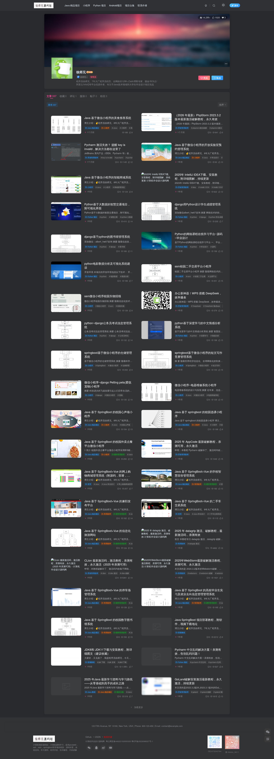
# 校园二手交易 (199, 276)
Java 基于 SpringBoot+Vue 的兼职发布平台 (107, 503)
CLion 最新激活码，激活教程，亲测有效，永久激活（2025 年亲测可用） (108, 562)
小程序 (86, 5)
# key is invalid (106, 157)
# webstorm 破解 (205, 573)
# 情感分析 (215, 335)
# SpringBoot (100, 365)
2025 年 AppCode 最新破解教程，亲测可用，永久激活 (198, 443)
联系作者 (142, 5)
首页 (89, 484)
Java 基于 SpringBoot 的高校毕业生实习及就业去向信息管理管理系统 (199, 592)
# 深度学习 (203, 335)
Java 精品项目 (72, 5)
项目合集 (129, 5)
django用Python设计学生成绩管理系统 (198, 206)
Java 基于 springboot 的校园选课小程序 (198, 414)
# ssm (188, 276)
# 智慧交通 (113, 217)
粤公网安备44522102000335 (118, 741)
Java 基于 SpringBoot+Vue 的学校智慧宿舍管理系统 (198, 473)
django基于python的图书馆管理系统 (107, 236)
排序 (221, 104)
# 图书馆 (121, 246)
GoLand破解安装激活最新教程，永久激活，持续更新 (198, 681)
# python (103, 217)
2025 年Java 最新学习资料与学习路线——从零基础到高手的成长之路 (108, 681)
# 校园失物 (120, 306)
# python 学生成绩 (216, 217)
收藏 (63, 96)
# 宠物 (120, 395)
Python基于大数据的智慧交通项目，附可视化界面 (107, 206)
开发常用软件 (183, 128)
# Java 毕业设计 (108, 484)
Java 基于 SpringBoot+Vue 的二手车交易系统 (198, 503)
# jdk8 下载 (122, 662)
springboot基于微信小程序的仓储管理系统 (108, 354)
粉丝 (103, 96)
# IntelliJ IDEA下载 (219, 187)
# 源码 (213, 246)
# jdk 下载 (101, 662)
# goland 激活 (219, 692)
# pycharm (119, 157)
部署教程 (181, 632)
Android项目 (115, 5)
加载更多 (138, 707)
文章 (51, 96)
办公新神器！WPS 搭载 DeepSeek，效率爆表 (198, 295)
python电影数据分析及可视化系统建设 (107, 265)
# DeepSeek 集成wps (211, 306)
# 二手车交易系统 (214, 514)
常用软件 (197, 484)
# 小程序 (123, 128)
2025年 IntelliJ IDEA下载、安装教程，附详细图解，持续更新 (196, 176)
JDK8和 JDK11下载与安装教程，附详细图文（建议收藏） (108, 651)
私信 (218, 77)
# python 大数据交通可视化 (130, 217)
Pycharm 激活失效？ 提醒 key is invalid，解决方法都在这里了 (104, 147)
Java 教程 (91, 692)
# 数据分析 (124, 276)
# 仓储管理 (125, 365)
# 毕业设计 (214, 157)
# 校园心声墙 (125, 424)
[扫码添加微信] (267, 732)
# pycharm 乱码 (215, 662)
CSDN (98, 736)
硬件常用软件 (119, 454)
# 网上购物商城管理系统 (126, 484)
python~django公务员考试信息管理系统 (108, 325)
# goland (194, 692)
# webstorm (192, 573)
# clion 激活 (112, 573)
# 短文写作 (215, 365)
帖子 (93, 96)
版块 (83, 96)
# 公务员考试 (123, 335)
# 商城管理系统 (119, 187)
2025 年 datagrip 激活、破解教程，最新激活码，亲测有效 (198, 533)
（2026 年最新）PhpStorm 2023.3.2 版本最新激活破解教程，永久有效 (198, 117)
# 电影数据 (113, 276)
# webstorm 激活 (221, 573)
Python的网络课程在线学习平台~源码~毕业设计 (198, 236)
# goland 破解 (205, 692)
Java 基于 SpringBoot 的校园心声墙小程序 (108, 414)
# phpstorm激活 (216, 128)
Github (88, 736)
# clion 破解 (124, 573)
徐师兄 (81, 72)
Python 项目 (99, 5)
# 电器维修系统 (213, 395)
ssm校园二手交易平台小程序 (193, 266)
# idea (193, 187)
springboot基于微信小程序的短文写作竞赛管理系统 (198, 354)
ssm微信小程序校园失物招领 (102, 296)
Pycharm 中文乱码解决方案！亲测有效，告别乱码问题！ (198, 651)
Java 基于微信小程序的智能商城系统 (107, 177)
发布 (52, 104)
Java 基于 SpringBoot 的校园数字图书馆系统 (108, 622)
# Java (114, 128)
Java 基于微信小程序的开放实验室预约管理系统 (198, 147)
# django (202, 217)
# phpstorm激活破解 (199, 128)
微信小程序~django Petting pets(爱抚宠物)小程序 (107, 384)
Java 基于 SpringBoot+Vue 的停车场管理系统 (107, 592)
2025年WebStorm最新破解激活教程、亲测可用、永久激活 (199, 562)
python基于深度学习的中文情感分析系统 (197, 325)
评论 (73, 96)
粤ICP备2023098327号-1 (142, 741)
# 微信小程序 (101, 306)
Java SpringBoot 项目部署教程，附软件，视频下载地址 (198, 622)
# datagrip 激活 (193, 543)
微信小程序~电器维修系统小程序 (195, 385)
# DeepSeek (196, 306)
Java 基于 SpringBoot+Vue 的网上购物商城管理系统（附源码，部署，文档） (107, 475)
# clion (103, 573)
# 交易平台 (212, 276)
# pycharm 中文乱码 (198, 662)
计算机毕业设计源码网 (94, 741)
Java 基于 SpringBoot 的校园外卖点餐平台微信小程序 (108, 443)
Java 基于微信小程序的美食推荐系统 (107, 118)
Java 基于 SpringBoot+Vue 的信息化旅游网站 (107, 533)
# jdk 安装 (111, 662)
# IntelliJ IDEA (204, 187)
